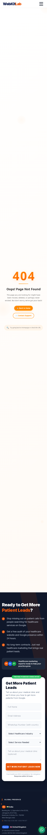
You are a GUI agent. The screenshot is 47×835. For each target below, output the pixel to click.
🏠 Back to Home (23, 308)
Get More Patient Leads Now (23, 767)
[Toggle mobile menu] (41, 4)
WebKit (12, 4)
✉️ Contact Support (23, 315)
